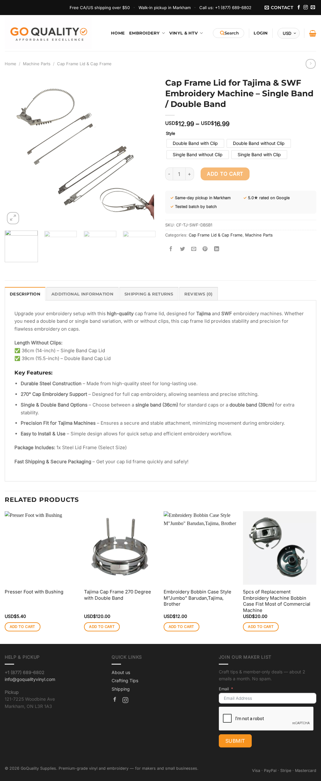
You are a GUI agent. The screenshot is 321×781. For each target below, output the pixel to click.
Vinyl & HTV (183, 32)
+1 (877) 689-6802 (233, 7)
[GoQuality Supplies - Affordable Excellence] (48, 33)
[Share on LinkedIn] (217, 249)
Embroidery (144, 32)
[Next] (144, 150)
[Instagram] (125, 701)
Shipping (121, 689)
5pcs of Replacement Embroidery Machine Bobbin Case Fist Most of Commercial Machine (276, 601)
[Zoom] (13, 218)
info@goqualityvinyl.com (30, 679)
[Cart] (312, 33)
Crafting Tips (125, 680)
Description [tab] (25, 293)
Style (170, 133)
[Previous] (15, 150)
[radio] (195, 143)
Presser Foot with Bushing (34, 592)
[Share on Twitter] (182, 249)
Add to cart (225, 174)
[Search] (228, 33)
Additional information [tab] (82, 293)
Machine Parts (36, 63)
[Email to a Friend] (194, 249)
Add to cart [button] (22, 626)
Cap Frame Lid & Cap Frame (84, 63)
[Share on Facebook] (171, 249)
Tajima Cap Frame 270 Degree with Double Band (117, 595)
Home (118, 32)
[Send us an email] (313, 7)
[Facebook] (115, 701)
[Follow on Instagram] (305, 7)
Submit (235, 741)
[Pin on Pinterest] (205, 249)
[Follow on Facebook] (299, 7)
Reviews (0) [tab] (198, 293)
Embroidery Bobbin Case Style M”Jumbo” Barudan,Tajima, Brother (197, 598)
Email (224, 688)
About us (121, 672)
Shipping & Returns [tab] (148, 293)
